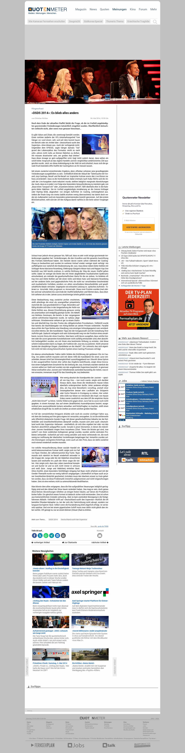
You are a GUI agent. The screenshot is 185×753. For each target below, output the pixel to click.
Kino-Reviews (108, 728)
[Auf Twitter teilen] (40, 536)
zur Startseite (70, 542)
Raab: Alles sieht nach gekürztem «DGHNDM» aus (136, 354)
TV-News (68, 724)
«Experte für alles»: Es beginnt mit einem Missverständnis (136, 368)
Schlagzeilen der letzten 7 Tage (133, 285)
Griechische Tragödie (138, 21)
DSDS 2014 (53, 519)
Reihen (48, 726)
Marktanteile (89, 726)
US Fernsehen (68, 738)
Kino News (33, 738)
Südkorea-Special (93, 21)
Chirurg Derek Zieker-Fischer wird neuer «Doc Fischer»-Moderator (138, 252)
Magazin (80, 9)
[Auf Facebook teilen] (34, 536)
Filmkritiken (59, 738)
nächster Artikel (99, 542)
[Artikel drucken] (63, 536)
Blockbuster (100, 738)
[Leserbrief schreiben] (100, 536)
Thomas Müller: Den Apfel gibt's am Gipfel (137, 373)
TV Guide (93, 738)
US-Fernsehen (70, 733)
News (93, 9)
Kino (133, 9)
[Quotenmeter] (47, 10)
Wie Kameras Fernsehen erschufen (47, 21)
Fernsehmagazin (49, 738)
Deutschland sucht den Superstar (74, 519)
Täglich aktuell (89, 728)
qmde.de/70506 (103, 526)
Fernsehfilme (109, 738)
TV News (75, 738)
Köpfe (67, 732)
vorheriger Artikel (41, 542)
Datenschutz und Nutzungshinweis (148, 730)
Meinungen (119, 9)
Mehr (153, 9)
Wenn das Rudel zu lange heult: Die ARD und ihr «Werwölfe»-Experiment (137, 348)
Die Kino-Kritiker (128, 726)
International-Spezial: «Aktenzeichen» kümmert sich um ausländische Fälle (139, 281)
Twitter (29, 733)
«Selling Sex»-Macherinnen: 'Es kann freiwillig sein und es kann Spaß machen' (138, 271)
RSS (28, 724)
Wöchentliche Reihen (91, 724)
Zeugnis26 (74, 21)
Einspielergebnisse (129, 728)
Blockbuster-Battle (129, 730)
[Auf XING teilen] (52, 536)
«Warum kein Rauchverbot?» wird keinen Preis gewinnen (136, 359)
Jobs (144, 726)
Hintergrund (49, 724)
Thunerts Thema (114, 21)
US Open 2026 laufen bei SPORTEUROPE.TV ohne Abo (138, 257)
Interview (49, 728)
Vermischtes (69, 726)
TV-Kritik (106, 726)
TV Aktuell (40, 738)
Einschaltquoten (84, 738)
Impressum (146, 735)
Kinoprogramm (128, 738)
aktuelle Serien (118, 738)
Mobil (28, 728)
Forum (143, 9)
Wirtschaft (69, 728)
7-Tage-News (31, 730)
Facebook (30, 732)
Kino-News (127, 724)
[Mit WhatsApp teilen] (46, 536)
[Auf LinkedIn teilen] (57, 536)
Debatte (106, 724)
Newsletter (30, 726)
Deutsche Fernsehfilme (141, 738)
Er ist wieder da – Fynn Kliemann (136, 363)
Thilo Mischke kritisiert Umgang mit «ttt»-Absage (137, 267)
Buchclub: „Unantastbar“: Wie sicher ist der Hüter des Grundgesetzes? (137, 276)
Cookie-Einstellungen (149, 733)
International (70, 730)
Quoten (104, 9)
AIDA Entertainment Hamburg (142, 415)
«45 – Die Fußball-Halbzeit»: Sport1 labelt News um (139, 262)
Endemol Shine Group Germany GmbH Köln (140, 387)
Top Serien (152, 738)
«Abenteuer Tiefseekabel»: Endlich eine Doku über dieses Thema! (137, 343)
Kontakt (145, 728)
